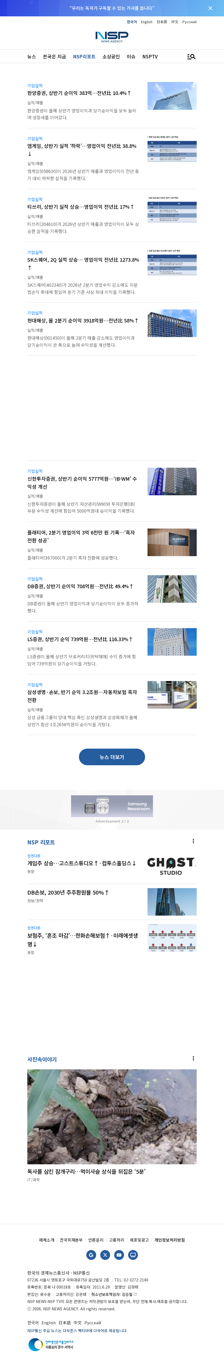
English (146, 21)
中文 (174, 21)
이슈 (131, 56)
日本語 (162, 21)
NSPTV (150, 56)
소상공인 (111, 56)
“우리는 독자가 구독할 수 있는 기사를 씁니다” (112, 8)
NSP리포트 (84, 56)
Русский (189, 21)
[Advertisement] (112, 411)
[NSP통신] (112, 37)
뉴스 (31, 56)
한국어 (132, 21)
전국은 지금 (54, 56)
